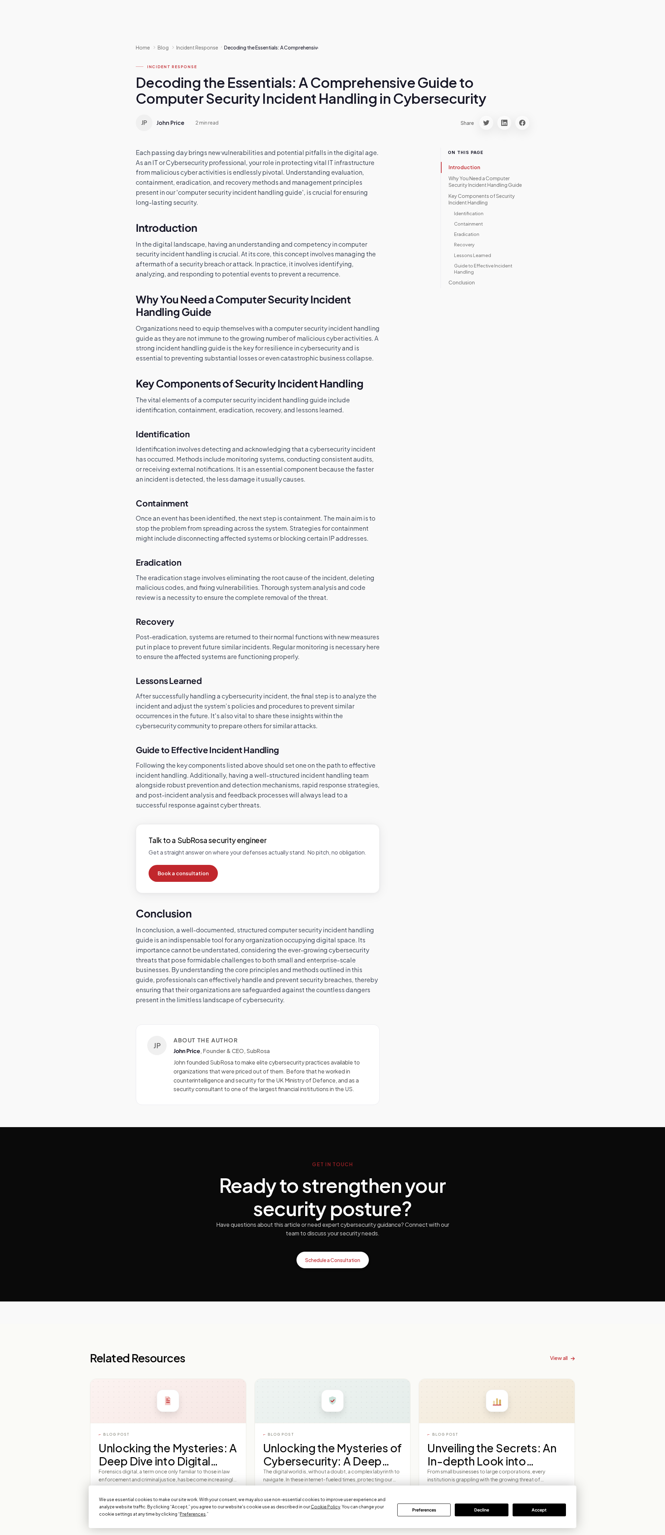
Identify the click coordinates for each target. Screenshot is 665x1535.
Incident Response (172, 66)
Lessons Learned (472, 255)
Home (143, 47)
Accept (539, 1510)
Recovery (464, 245)
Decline (481, 1510)
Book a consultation (183, 873)
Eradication (466, 234)
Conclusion (462, 282)
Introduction (464, 167)
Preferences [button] (193, 1514)
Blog (163, 47)
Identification (469, 213)
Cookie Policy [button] (325, 1506)
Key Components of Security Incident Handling (482, 199)
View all (559, 1357)
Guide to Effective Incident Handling (483, 269)
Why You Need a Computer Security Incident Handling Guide (485, 181)
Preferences (424, 1510)
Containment (468, 224)
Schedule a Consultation (332, 1260)
